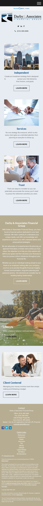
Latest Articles (21, 450)
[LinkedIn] (21, 26)
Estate (21, 439)
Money (21, 445)
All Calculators (21, 454)
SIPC (21, 495)
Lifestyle (21, 447)
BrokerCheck (5, 461)
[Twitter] (18, 26)
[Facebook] (23, 26)
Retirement (21, 435)
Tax (21, 443)
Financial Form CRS (9, 456)
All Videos (21, 452)
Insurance (21, 441)
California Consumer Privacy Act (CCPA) (16, 483)
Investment (21, 437)
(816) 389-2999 (22, 31)
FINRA (18, 495)
